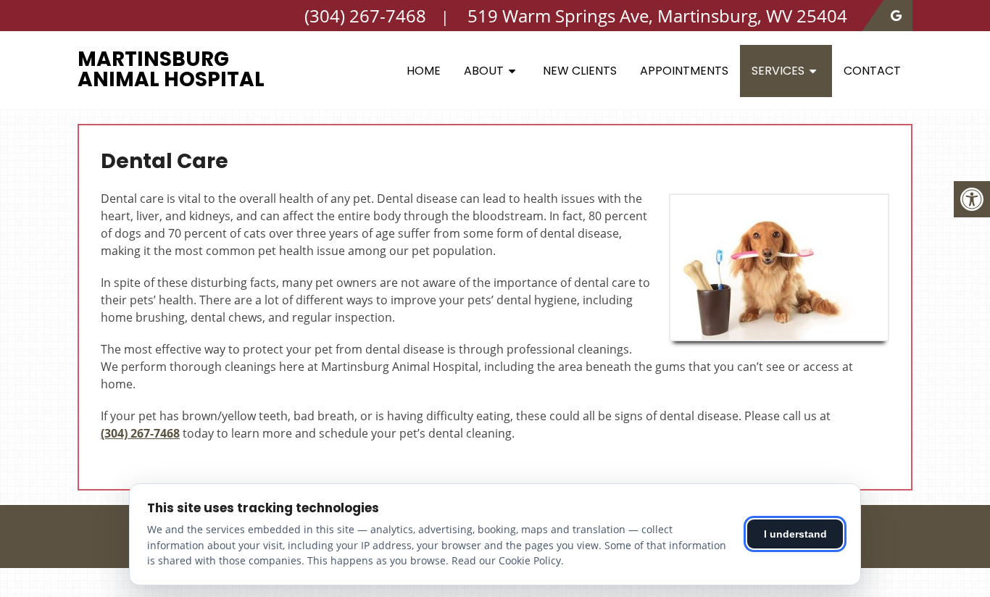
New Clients (580, 70)
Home (424, 70)
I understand (795, 534)
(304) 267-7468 (140, 433)
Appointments (684, 70)
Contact (872, 70)
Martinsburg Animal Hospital (171, 69)
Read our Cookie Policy (506, 560)
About (484, 70)
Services (778, 70)
